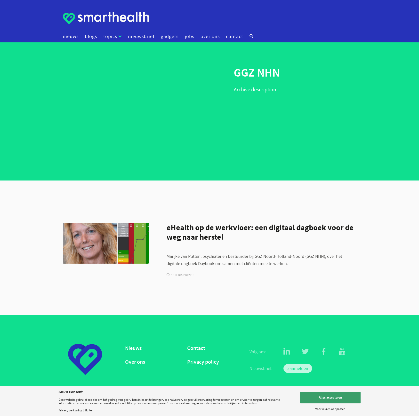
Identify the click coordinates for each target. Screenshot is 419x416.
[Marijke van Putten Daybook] (106, 243)
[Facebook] (323, 351)
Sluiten (88, 410)
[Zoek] (249, 36)
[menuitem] (72, 36)
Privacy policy (203, 362)
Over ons (135, 362)
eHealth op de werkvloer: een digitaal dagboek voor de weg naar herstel (260, 232)
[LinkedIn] (287, 351)
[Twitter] (305, 351)
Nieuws (133, 348)
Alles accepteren (330, 397)
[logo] (106, 18)
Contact (196, 348)
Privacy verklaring (70, 410)
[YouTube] (342, 351)
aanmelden (297, 368)
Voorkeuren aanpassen (330, 408)
